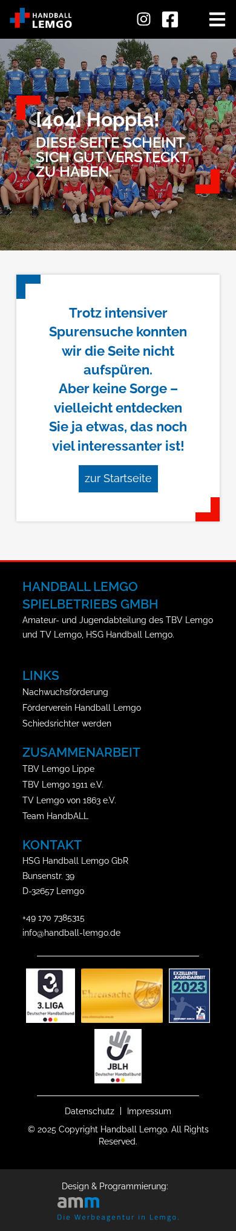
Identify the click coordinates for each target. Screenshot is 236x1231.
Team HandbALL (55, 816)
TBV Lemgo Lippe (58, 768)
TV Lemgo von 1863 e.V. (69, 800)
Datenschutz (89, 1111)
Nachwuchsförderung (65, 692)
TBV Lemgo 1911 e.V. (62, 784)
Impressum (149, 1111)
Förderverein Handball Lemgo (81, 707)
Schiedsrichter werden (66, 723)
